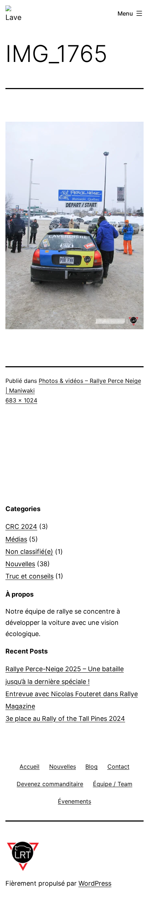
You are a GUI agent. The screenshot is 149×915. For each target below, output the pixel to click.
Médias (16, 539)
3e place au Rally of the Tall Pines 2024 (65, 718)
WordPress (94, 883)
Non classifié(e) (29, 551)
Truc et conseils (29, 576)
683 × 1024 (21, 400)
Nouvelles (20, 564)
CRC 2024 (21, 526)
